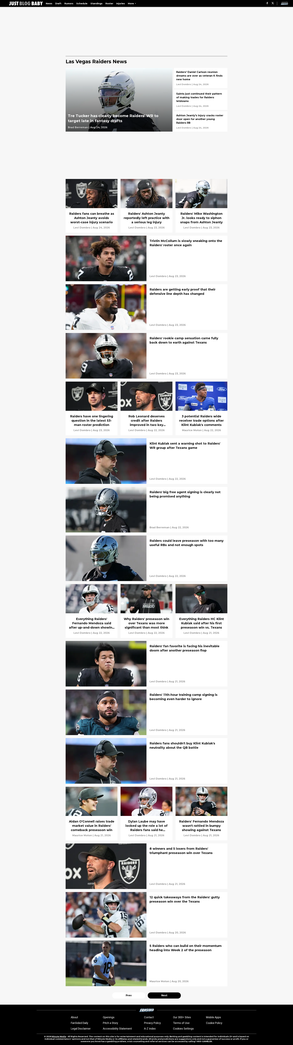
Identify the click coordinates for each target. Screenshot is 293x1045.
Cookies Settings (183, 1028)
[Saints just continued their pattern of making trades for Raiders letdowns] (200, 100)
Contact (149, 1017)
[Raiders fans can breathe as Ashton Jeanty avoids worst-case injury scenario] (92, 206)
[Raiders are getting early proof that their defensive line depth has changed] (146, 307)
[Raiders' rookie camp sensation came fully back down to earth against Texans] (146, 356)
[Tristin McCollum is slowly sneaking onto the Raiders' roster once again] (146, 258)
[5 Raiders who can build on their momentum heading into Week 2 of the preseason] (146, 963)
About (74, 1017)
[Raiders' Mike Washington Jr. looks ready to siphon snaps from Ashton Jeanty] (201, 206)
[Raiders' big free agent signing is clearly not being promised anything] (146, 509)
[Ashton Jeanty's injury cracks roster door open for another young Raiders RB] (200, 121)
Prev (129, 995)
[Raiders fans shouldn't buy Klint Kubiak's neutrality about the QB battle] (146, 761)
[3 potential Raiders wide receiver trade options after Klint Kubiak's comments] (201, 408)
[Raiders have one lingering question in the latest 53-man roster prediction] (92, 408)
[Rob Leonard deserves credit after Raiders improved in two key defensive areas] (146, 408)
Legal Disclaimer (81, 1028)
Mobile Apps (213, 1017)
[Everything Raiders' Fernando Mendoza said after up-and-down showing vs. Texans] (92, 611)
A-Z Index (150, 1028)
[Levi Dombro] (183, 84)
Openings (108, 1017)
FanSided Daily (79, 1023)
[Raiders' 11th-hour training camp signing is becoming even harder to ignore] (146, 712)
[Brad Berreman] (78, 127)
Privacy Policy (152, 1023)
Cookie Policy (214, 1023)
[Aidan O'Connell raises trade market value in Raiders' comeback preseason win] (92, 813)
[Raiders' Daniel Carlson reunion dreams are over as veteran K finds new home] (200, 78)
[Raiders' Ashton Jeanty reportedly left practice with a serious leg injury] (146, 206)
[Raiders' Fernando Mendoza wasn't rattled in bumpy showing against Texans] (201, 813)
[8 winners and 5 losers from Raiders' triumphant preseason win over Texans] (146, 866)
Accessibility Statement (117, 1028)
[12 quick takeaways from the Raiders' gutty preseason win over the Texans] (146, 915)
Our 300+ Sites (182, 1017)
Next (164, 995)
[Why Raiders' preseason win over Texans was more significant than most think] (146, 611)
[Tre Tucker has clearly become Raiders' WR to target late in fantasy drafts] (119, 100)
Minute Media (59, 1036)
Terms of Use (181, 1023)
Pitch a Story (110, 1023)
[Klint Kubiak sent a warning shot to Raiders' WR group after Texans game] (146, 461)
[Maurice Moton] (192, 430)
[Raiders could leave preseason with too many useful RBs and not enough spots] (146, 558)
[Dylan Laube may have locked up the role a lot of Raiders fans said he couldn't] (146, 813)
